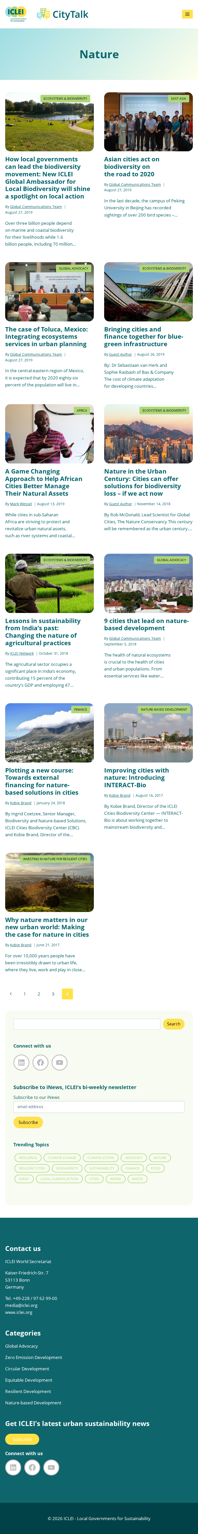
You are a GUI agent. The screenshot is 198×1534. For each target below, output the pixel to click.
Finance (80, 709)
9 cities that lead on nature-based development (146, 624)
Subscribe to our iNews (36, 1097)
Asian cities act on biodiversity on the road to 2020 (132, 166)
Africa (82, 410)
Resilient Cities (32, 1168)
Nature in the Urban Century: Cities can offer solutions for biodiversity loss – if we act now (142, 482)
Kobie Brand (20, 802)
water (115, 1178)
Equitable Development (28, 1380)
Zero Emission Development (33, 1357)
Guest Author (120, 354)
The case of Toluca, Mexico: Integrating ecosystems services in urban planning (46, 336)
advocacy (133, 1157)
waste (137, 1178)
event (24, 1178)
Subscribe (22, 1439)
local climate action (59, 1178)
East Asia (178, 98)
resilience (28, 1157)
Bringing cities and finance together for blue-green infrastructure (143, 336)
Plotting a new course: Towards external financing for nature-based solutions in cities (41, 781)
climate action (100, 1157)
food (155, 1168)
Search (173, 1024)
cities (94, 1178)
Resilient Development (28, 1391)
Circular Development (27, 1369)
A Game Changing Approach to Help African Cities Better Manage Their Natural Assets (43, 482)
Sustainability (101, 1168)
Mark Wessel (21, 503)
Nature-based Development (164, 709)
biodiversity (67, 1168)
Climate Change (62, 1157)
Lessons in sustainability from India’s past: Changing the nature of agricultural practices (43, 631)
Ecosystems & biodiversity (65, 98)
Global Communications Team (36, 206)
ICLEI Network (22, 653)
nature (160, 1157)
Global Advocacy (73, 268)
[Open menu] (187, 14)
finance (132, 1168)
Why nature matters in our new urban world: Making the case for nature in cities (47, 927)
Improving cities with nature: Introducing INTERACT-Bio (136, 777)
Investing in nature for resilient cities (55, 859)
